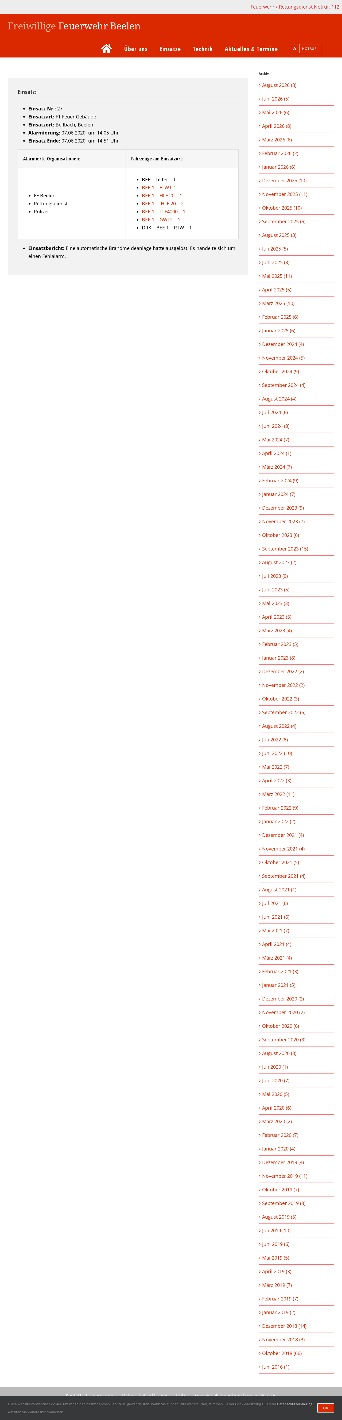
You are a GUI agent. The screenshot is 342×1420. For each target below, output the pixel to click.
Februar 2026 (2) (280, 153)
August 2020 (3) (279, 1053)
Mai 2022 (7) (275, 767)
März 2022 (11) (278, 794)
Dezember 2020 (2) (283, 998)
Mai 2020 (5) (275, 1094)
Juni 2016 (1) (275, 1367)
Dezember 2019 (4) (283, 1162)
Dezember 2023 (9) (283, 508)
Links (181, 1395)
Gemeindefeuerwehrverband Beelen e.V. (236, 1395)
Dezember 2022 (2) (283, 671)
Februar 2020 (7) (280, 1135)
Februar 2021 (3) (280, 971)
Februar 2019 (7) (280, 1298)
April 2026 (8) (276, 126)
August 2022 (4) (279, 726)
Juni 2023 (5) (275, 589)
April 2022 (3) (276, 780)
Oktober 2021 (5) (280, 862)
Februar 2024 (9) (280, 480)
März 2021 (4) (277, 958)
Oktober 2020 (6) (280, 1026)
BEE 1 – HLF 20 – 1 (162, 195)
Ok (325, 1408)
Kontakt (73, 1395)
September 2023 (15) (285, 548)
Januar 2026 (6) (278, 167)
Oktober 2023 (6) (280, 535)
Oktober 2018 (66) (282, 1353)
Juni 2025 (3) (275, 262)
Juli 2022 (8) (275, 739)
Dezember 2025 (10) (284, 180)
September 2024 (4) (283, 385)
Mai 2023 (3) (275, 603)
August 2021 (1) (279, 889)
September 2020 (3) (283, 1039)
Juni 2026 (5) (275, 98)
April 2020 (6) (276, 1108)
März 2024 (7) (277, 467)
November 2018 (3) (283, 1339)
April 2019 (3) (276, 1271)
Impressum (101, 1395)
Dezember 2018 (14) (284, 1326)
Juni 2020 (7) (275, 1080)
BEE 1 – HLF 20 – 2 (163, 203)
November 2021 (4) (283, 848)
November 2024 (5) (283, 358)
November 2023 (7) (283, 521)
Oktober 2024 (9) (280, 371)
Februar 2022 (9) (280, 808)
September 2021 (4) (283, 876)
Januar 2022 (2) (278, 821)
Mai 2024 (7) (275, 439)
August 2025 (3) (279, 235)
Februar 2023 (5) (280, 644)
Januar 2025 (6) (278, 330)
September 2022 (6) (283, 712)
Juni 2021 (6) (275, 917)
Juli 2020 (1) (275, 1067)
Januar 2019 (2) (278, 1312)
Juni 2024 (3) (275, 426)
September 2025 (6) (283, 221)
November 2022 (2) (283, 685)
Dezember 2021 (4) (283, 835)
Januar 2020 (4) (278, 1148)
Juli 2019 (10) (276, 1230)
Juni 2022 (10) (277, 753)
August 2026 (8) (279, 85)
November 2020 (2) (283, 1012)
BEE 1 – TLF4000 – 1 (163, 211)
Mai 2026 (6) (275, 112)
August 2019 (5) (279, 1217)
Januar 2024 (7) (278, 494)
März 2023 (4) (277, 630)
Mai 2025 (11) (277, 276)
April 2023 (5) (276, 617)
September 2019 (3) (283, 1203)
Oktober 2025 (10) (282, 208)
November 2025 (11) (284, 194)
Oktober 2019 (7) (280, 1189)
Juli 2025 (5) (275, 248)
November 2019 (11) (284, 1176)
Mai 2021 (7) (275, 930)
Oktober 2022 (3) (280, 698)
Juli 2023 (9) (275, 576)
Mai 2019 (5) (275, 1257)
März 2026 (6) (277, 139)
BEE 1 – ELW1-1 (159, 187)
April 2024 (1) (276, 453)
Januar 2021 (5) (278, 985)
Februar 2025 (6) (280, 317)
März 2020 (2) (277, 1121)
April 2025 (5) (276, 289)
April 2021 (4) (276, 944)
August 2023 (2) (279, 562)
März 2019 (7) (277, 1285)
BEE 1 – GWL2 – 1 (161, 219)
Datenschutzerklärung (144, 1395)
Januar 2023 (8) (278, 658)
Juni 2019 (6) (275, 1244)
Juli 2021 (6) (275, 903)
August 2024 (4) (279, 398)
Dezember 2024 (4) (283, 344)
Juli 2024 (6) (275, 412)
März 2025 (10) (278, 303)
